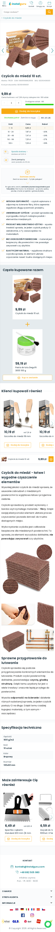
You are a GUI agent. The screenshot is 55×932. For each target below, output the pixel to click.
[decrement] (18, 103)
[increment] (4, 103)
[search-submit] (49, 12)
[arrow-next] (52, 423)
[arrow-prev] (3, 423)
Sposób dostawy (18, 151)
